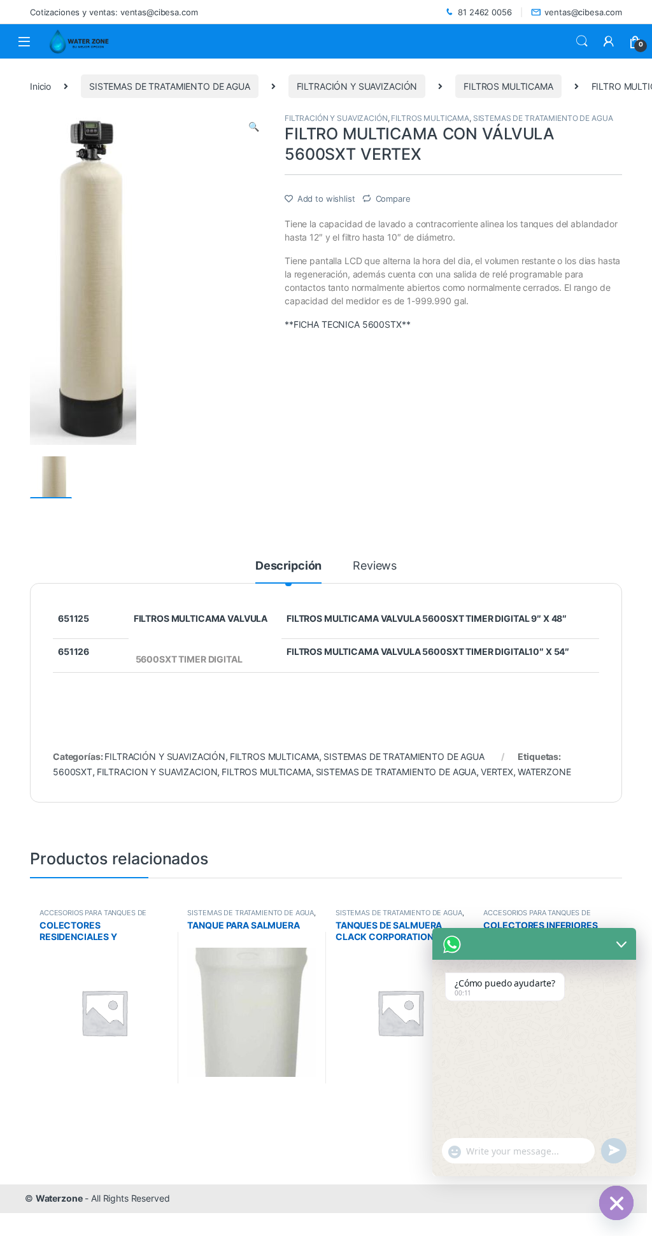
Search (582, 41)
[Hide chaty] (616, 1203)
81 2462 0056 (484, 12)
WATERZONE (544, 771)
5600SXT (72, 771)
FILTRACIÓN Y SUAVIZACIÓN (357, 86)
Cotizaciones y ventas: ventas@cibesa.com (113, 12)
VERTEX (497, 771)
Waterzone (59, 1198)
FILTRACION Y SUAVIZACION (157, 771)
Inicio (40, 86)
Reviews (375, 566)
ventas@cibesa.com (583, 12)
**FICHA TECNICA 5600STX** (348, 324)
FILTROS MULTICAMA (508, 86)
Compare (393, 198)
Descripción (288, 566)
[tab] (288, 571)
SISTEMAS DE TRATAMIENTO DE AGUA (169, 86)
